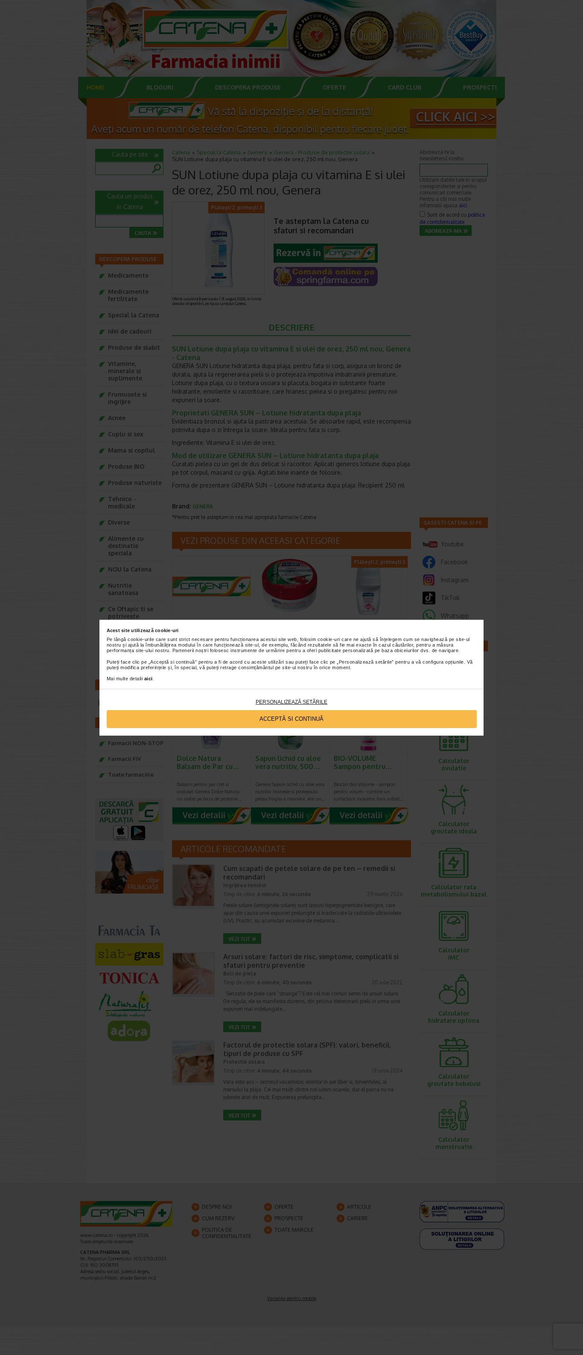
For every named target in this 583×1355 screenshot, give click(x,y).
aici (148, 678)
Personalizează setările (291, 702)
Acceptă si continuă (291, 719)
